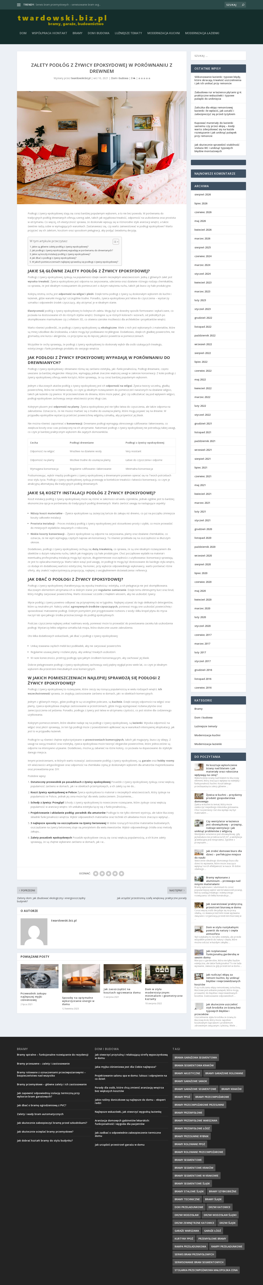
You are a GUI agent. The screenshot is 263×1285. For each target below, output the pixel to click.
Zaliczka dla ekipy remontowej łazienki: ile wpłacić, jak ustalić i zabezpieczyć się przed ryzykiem (214, 111)
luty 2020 (200, 617)
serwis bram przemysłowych (194, 1254)
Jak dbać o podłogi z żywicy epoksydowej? (54, 257)
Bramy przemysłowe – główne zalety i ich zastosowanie (52, 1084)
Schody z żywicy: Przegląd (47, 802)
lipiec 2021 (200, 467)
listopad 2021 (202, 432)
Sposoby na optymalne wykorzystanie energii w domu (78, 1001)
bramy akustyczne (187, 1073)
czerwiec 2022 (202, 370)
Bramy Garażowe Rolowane (224, 1073)
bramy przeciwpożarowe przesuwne (199, 1104)
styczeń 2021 (202, 520)
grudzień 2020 (203, 529)
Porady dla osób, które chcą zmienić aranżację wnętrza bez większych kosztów (129, 1089)
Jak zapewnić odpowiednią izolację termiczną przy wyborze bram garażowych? (48, 1094)
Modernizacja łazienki (202, 33)
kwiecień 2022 (202, 388)
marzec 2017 (202, 643)
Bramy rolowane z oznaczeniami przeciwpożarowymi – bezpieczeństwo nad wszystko (51, 1074)
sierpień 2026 (202, 194)
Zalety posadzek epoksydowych (51, 837)
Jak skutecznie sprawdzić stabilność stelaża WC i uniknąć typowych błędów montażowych (216, 148)
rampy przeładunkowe (226, 1246)
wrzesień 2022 (203, 344)
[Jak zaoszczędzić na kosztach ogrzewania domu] (123, 974)
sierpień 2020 (202, 564)
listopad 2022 (202, 326)
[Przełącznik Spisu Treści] (114, 242)
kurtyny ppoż (184, 1238)
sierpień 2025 (202, 247)
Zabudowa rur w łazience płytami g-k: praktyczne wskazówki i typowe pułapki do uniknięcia (218, 95)
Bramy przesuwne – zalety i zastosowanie (43, 1063)
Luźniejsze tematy (128, 33)
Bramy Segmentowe (188, 1160)
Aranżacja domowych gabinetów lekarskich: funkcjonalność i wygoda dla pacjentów (122, 1122)
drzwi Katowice (219, 1207)
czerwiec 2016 (202, 687)
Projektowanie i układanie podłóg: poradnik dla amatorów (68, 812)
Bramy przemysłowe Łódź (51, 4)
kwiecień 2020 (202, 599)
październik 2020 (204, 546)
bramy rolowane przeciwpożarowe (199, 1152)
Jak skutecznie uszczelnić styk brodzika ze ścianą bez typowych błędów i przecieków (217, 1009)
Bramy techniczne (187, 1199)
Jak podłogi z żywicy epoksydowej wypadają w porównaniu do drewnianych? (72, 250)
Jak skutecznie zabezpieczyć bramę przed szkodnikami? (52, 1122)
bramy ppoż (182, 1097)
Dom (23, 33)
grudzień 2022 (203, 317)
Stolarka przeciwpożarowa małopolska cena (206, 1270)
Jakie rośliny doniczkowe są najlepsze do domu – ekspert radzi (130, 1101)
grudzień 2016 (203, 670)
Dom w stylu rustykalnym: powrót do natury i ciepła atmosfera (222, 930)
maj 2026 (200, 221)
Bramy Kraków (231, 1089)
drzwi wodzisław (187, 1215)
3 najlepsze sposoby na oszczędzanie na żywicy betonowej (68, 823)
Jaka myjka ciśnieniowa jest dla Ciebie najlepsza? (125, 1066)
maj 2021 (200, 485)
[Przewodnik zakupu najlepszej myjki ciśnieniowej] (40, 976)
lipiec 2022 (200, 361)
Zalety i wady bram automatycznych (40, 1114)
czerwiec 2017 (202, 635)
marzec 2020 (202, 608)
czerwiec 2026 (202, 212)
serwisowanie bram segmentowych (199, 1262)
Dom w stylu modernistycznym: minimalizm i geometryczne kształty (164, 994)
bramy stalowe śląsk (189, 1191)
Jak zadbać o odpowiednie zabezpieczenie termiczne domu (128, 1134)
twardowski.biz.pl (81, 78)
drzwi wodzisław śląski (220, 1215)
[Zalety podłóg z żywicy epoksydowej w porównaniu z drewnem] (102, 147)
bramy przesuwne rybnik (192, 1136)
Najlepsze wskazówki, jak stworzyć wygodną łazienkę (128, 1111)
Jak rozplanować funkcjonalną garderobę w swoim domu (216, 954)
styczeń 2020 (202, 626)
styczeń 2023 (202, 309)
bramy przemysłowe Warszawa (196, 1120)
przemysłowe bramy (212, 1238)
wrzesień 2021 (203, 449)
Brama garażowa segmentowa (196, 1057)
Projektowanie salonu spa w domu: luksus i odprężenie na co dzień (131, 1077)
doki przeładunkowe (189, 1207)
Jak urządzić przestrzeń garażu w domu (120, 1144)
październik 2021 (204, 441)
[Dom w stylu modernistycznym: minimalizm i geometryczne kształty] (164, 974)
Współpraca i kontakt (49, 33)
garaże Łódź (212, 1230)
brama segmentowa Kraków (194, 1065)
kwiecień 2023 (202, 282)
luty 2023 (200, 300)
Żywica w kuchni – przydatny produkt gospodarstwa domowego (218, 798)
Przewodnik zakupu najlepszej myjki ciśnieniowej (34, 997)
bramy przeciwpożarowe (212, 1097)
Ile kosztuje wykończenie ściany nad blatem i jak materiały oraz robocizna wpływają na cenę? (216, 770)
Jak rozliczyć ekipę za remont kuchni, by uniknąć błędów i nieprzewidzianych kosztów (217, 979)
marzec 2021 (202, 502)
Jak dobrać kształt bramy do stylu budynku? (45, 1140)
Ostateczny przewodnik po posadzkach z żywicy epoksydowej (71, 782)
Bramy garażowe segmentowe (195, 1089)
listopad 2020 (202, 538)
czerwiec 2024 (202, 256)
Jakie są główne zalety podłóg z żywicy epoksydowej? (60, 246)
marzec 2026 (202, 238)
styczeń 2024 (202, 273)
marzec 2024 (202, 265)
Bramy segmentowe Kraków (194, 1167)
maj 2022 (200, 379)
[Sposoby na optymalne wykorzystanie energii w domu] (81, 978)
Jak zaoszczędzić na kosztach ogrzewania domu (122, 990)
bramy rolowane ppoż (190, 1144)
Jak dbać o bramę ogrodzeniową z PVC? (41, 1105)
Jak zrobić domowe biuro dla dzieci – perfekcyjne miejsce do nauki (218, 854)
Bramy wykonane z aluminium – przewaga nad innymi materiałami (217, 881)
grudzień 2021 (203, 423)
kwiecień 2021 (202, 493)
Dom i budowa (98, 33)
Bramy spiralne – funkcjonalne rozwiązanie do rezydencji (52, 1054)
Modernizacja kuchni (163, 33)
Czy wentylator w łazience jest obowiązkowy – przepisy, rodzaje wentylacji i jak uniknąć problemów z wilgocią (218, 826)
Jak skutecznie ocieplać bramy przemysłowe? (45, 1131)
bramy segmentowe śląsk (192, 1183)
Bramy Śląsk (213, 1199)
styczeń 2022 (202, 414)
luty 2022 (200, 405)
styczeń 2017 (202, 661)
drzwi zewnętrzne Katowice (194, 1223)
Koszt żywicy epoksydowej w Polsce (54, 792)
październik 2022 (204, 335)
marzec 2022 (202, 397)
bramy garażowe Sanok (191, 1081)
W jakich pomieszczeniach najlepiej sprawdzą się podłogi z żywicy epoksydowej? (75, 261)
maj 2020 (200, 590)
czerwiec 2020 (202, 582)
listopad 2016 (202, 679)
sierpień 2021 (202, 458)
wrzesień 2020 (203, 555)
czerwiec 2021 (202, 476)
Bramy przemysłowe (188, 1112)
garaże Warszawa (187, 1230)
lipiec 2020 (200, 573)
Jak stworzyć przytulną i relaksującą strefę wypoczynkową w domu (131, 1056)
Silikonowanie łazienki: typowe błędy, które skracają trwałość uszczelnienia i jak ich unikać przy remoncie (217, 80)
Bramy (77, 33)
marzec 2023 (202, 291)
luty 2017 (200, 652)
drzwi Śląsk (228, 1223)
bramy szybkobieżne (223, 1191)
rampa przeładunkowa (190, 1246)
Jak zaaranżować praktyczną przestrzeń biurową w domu (224, 905)
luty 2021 (200, 511)
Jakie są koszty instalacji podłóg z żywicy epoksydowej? (61, 254)
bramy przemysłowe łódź (192, 1128)
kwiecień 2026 (202, 229)
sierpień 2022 (202, 353)
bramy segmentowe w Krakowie (196, 1175)
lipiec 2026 (200, 203)
